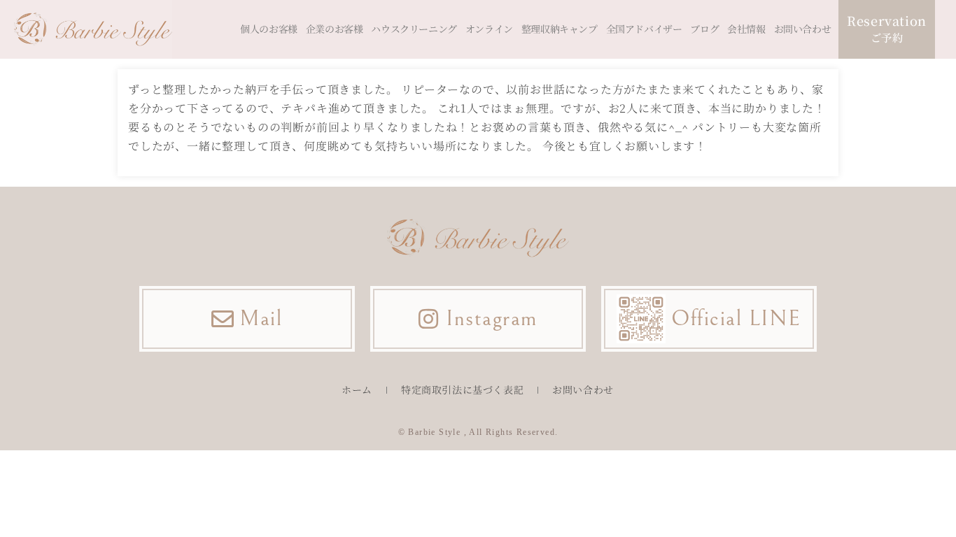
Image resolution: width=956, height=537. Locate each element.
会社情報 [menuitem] (746, 29)
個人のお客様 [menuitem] (268, 29)
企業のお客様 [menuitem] (334, 29)
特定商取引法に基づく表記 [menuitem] (462, 389)
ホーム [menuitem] (357, 389)
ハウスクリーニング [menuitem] (413, 29)
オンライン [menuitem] (489, 29)
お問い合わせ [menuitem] (802, 29)
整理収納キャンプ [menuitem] (559, 29)
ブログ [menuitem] (704, 29)
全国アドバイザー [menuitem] (644, 29)
